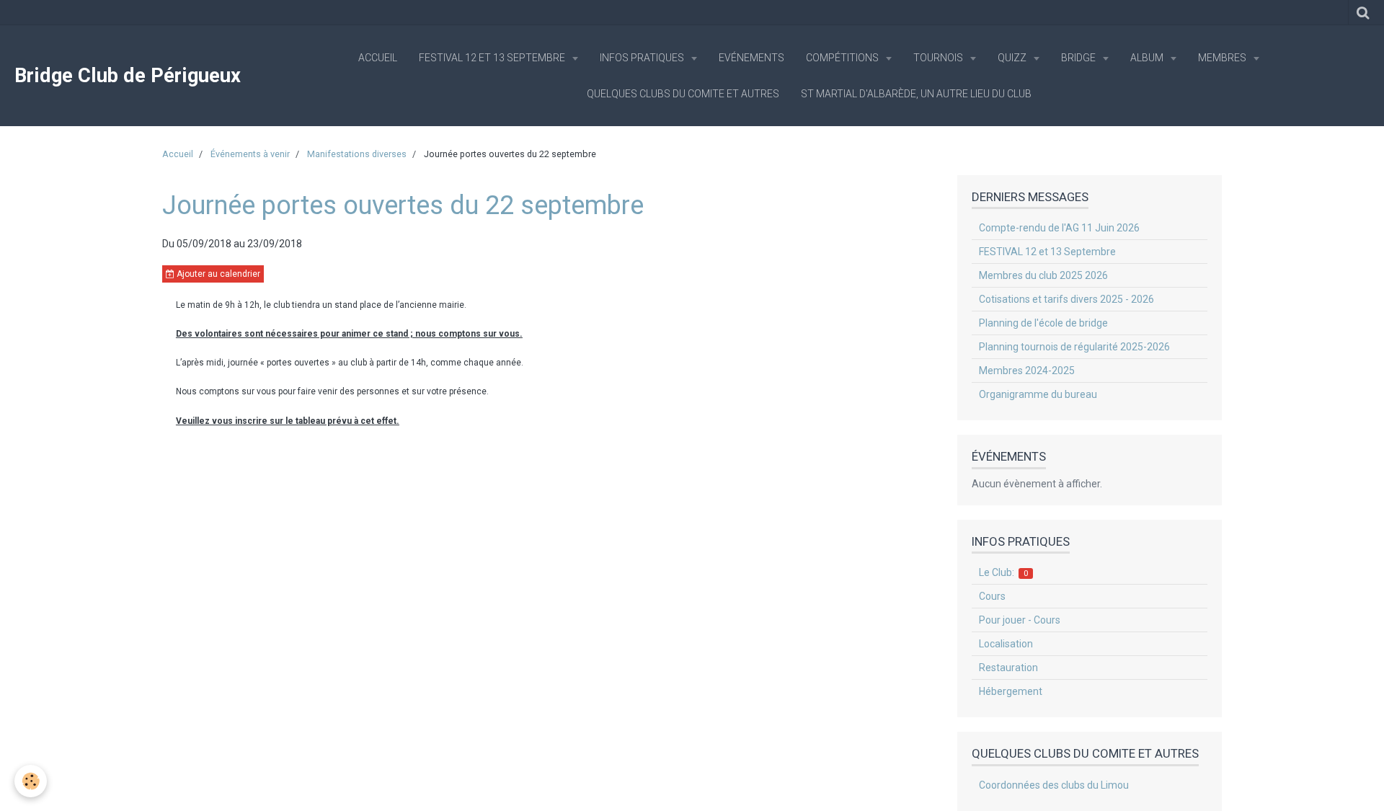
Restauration (1008, 667)
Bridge (1079, 57)
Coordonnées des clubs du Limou (1054, 785)
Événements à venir (250, 154)
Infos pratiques (643, 57)
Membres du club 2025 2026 (1043, 275)
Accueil (377, 57)
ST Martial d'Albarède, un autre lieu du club (916, 93)
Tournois (939, 57)
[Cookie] (30, 781)
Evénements (751, 57)
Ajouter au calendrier (217, 274)
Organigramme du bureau (1038, 394)
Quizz (1013, 57)
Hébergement (1010, 691)
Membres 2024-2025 (1027, 370)
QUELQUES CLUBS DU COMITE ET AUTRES (683, 93)
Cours (992, 596)
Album (1148, 57)
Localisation (1006, 644)
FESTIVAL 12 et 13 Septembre (493, 57)
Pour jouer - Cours (1019, 620)
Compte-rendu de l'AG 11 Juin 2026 (1059, 228)
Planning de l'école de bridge (1043, 323)
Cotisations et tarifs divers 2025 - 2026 (1066, 299)
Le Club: (1004, 572)
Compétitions (843, 57)
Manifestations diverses (357, 154)
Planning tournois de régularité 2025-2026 (1074, 347)
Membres (1223, 57)
